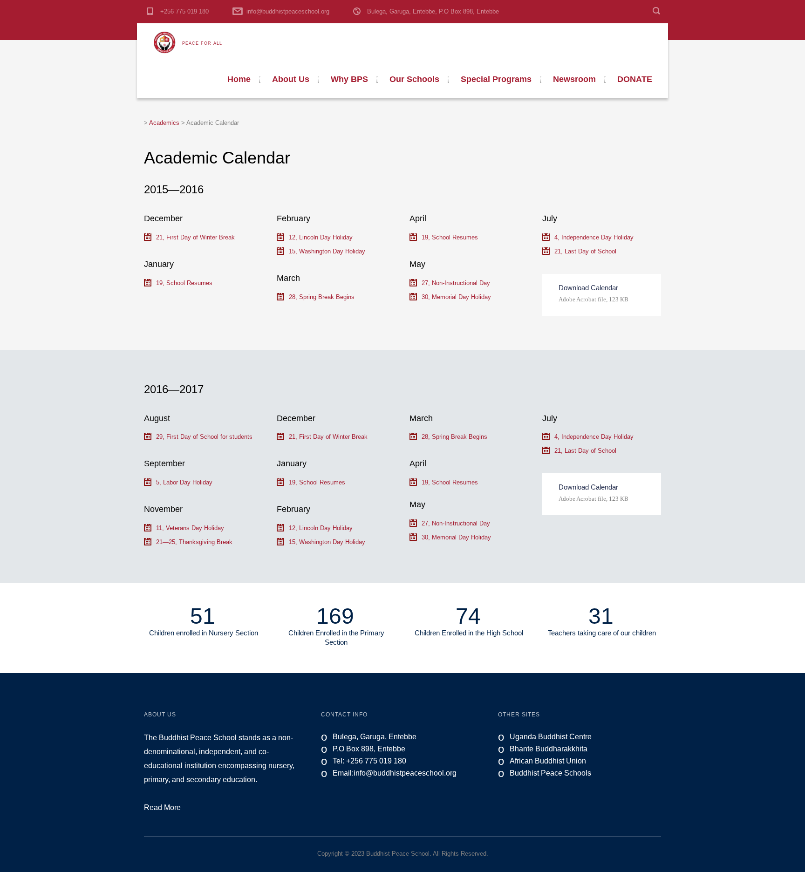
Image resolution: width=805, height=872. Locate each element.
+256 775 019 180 (184, 11)
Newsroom (574, 79)
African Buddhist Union (548, 761)
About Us (290, 79)
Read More (162, 807)
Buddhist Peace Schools (550, 773)
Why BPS (349, 79)
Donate (634, 79)
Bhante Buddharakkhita (548, 749)
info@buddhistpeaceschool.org (287, 11)
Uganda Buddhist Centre (551, 737)
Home (239, 79)
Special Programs (496, 79)
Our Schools (414, 79)
